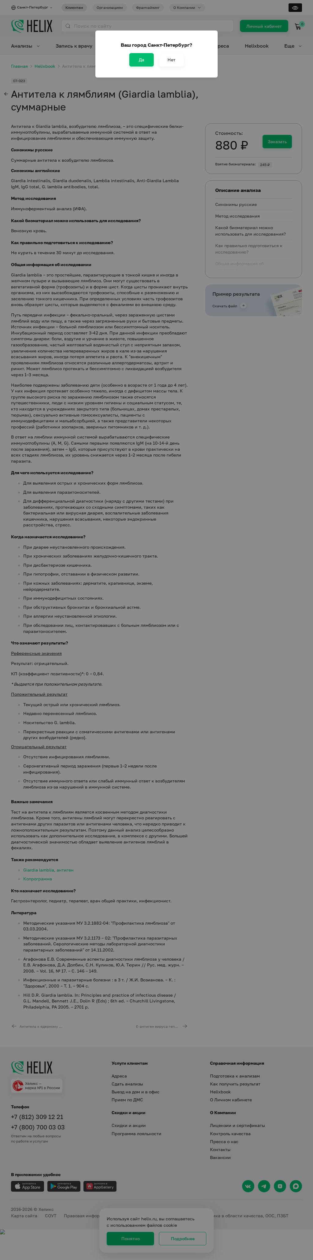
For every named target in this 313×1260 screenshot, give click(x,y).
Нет (171, 59)
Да (141, 59)
